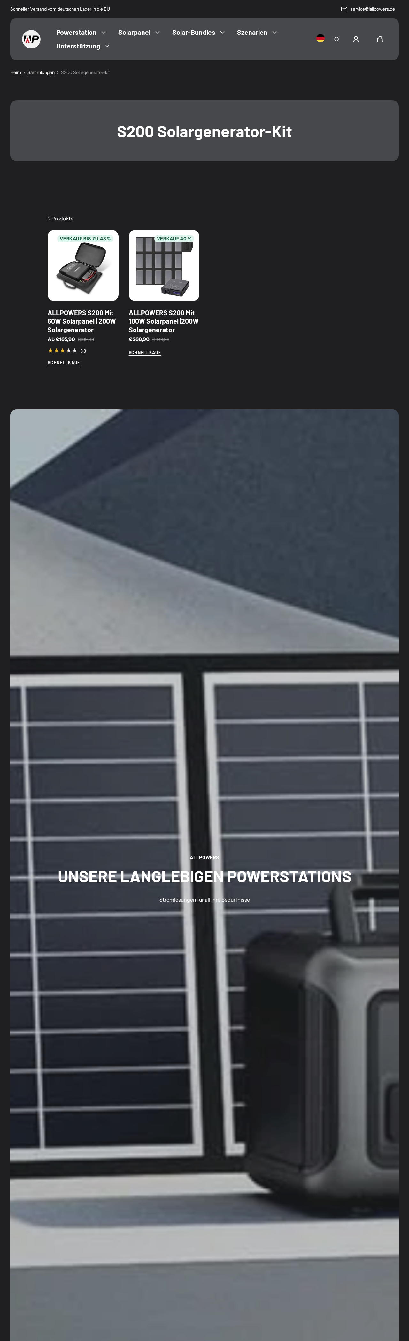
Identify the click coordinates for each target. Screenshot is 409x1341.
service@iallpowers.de (373, 9)
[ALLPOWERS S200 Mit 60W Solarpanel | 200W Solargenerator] (83, 265)
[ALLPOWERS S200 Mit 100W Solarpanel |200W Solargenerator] (164, 265)
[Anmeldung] (356, 39)
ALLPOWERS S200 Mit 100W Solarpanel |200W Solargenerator (164, 321)
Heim (15, 72)
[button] (337, 39)
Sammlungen (41, 72)
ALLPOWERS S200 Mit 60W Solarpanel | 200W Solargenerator (82, 321)
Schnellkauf (64, 362)
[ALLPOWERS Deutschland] (31, 39)
